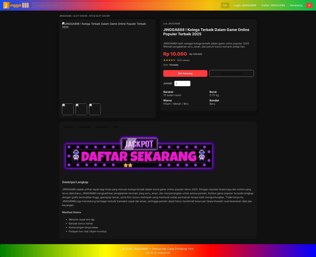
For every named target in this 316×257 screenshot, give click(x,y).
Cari (225, 5)
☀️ (309, 5)
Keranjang (296, 5)
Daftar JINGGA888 (273, 5)
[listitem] (68, 109)
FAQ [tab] (115, 127)
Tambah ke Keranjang (231, 73)
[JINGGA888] (16, 5)
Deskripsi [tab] (68, 127)
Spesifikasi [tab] (84, 127)
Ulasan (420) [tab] (101, 127)
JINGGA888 (65, 16)
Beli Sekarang (185, 73)
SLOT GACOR (80, 16)
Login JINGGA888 (245, 5)
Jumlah (167, 83)
